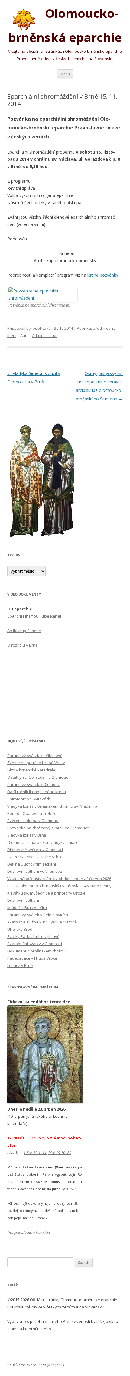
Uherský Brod (19, 929)
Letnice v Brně (20, 965)
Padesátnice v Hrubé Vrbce (32, 958)
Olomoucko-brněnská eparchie (65, 25)
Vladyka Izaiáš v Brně (26, 835)
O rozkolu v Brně (22, 645)
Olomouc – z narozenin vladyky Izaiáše (43, 842)
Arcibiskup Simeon (24, 630)
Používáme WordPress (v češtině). (36, 1365)
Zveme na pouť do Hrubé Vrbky (36, 762)
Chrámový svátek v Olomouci (33, 784)
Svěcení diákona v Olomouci (33, 820)
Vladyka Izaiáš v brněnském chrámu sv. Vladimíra (52, 806)
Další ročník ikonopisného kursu (36, 791)
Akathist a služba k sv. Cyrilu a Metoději (43, 922)
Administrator (44, 335)
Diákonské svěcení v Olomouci (35, 849)
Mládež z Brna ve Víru (27, 907)
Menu (65, 74)
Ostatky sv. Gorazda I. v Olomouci (38, 777)
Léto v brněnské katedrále (31, 770)
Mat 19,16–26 (59, 1152)
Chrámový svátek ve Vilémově (34, 755)
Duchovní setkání (23, 900)
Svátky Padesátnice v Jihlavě (33, 936)
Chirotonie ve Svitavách (28, 799)
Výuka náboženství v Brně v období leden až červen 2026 (59, 878)
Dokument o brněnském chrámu (36, 951)
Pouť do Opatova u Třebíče (32, 813)
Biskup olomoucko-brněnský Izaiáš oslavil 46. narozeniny (59, 885)
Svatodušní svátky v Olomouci (34, 943)
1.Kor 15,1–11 (35, 1152)
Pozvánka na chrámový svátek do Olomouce (48, 828)
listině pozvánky (102, 275)
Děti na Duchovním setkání (31, 864)
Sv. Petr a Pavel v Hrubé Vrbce (35, 857)
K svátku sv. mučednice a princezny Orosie (46, 893)
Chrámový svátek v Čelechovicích (37, 914)
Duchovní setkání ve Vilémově (34, 871)
